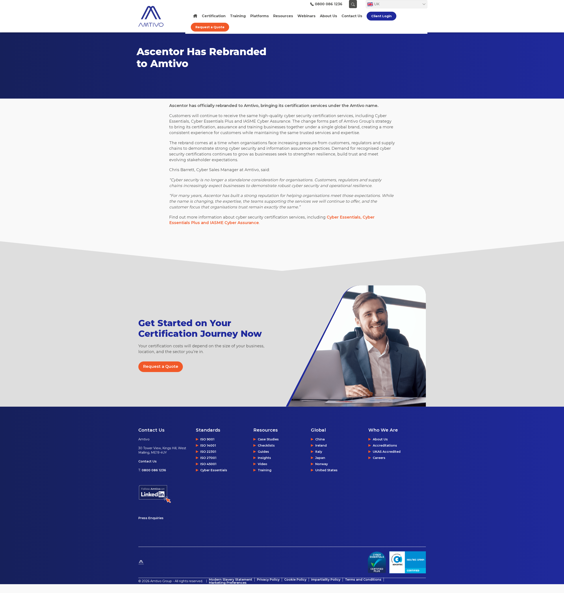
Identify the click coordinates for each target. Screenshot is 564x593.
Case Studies (268, 439)
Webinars (306, 16)
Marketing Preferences (228, 583)
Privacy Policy (268, 580)
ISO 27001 (208, 458)
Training (238, 16)
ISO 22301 (208, 452)
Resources (283, 16)
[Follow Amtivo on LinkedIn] (167, 494)
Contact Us (147, 461)
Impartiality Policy (325, 580)
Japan (320, 458)
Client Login (381, 16)
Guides (263, 452)
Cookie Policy (295, 580)
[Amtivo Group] (151, 562)
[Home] (195, 16)
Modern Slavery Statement (230, 580)
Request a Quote (209, 27)
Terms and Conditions (363, 580)
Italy (318, 452)
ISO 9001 (207, 439)
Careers (379, 458)
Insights (264, 458)
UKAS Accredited (387, 452)
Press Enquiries (150, 518)
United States (326, 470)
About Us (380, 439)
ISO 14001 (208, 445)
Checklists (266, 445)
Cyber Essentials (213, 470)
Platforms (259, 16)
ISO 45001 (208, 464)
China (320, 439)
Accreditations (385, 445)
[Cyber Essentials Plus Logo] (376, 562)
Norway (321, 464)
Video (262, 464)
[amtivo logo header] (159, 16)
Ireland (321, 445)
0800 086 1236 (328, 4)
